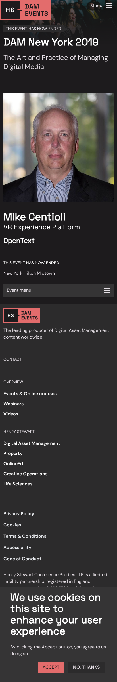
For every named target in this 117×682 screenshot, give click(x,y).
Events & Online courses (30, 393)
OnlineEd (13, 464)
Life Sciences (17, 484)
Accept (51, 667)
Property (12, 453)
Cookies (12, 525)
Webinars (13, 404)
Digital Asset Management (31, 443)
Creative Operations (25, 474)
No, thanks (86, 667)
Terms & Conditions (24, 536)
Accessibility (17, 547)
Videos (10, 414)
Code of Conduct (22, 559)
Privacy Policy (18, 514)
